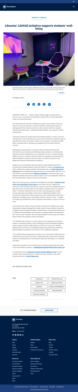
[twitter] (33, 104)
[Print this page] (49, 104)
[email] (44, 104)
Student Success (57, 279)
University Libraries (39, 17)
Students (39, 286)
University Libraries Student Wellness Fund (42, 252)
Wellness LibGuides (40, 173)
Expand (61, 93)
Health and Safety (57, 282)
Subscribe (49, 310)
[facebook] (28, 104)
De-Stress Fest (59, 167)
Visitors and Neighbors (57, 286)
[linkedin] (39, 104)
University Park (57, 290)
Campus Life (39, 282)
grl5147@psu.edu (32, 256)
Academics (39, 279)
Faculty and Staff (39, 290)
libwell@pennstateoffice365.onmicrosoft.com (49, 247)
